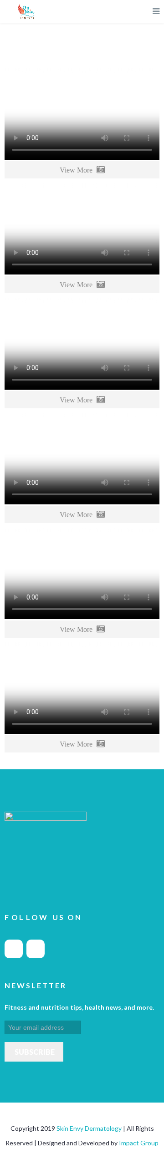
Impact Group (139, 1143)
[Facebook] (14, 949)
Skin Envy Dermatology (89, 1128)
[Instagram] (35, 949)
